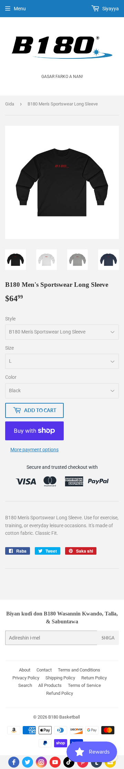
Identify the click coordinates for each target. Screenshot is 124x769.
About (24, 669)
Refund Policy (59, 693)
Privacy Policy (25, 677)
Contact (44, 669)
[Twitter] (27, 762)
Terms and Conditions (79, 669)
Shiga (108, 638)
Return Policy (94, 677)
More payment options (34, 449)
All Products (50, 685)
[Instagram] (41, 762)
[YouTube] (55, 762)
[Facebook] (13, 762)
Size (9, 348)
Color (11, 377)
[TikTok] (68, 762)
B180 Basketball (64, 717)
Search (25, 685)
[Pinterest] (82, 762)
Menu (20, 8)
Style (10, 318)
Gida (9, 103)
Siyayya (110, 8)
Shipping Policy (60, 677)
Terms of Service (84, 685)
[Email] (110, 762)
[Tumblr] (96, 762)
